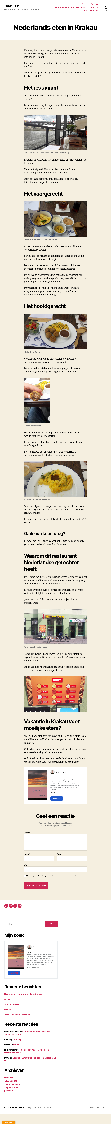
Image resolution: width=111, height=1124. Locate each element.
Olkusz (7, 1009)
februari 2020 (10, 1081)
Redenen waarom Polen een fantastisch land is (75, 7)
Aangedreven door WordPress (39, 1107)
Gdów (7, 999)
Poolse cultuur (89, 10)
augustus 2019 (11, 1087)
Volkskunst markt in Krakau (17, 1014)
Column (94, 4)
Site (25, 865)
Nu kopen (56, 798)
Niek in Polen (11, 5)
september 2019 (12, 1084)
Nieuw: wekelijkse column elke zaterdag (23, 994)
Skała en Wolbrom (12, 1004)
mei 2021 (8, 1078)
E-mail (60, 854)
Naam (27, 854)
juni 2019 (8, 1091)
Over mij (85, 4)
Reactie (27, 833)
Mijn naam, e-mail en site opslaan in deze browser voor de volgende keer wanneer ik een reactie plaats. (56, 877)
